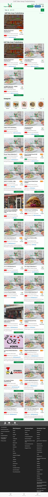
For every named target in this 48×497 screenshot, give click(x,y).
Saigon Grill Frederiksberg (10, 127)
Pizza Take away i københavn (40, 491)
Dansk (14, 430)
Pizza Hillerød (39, 480)
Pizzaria (14, 465)
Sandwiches (15, 463)
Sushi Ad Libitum (16, 469)
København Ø (39, 456)
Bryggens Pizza (28, 448)
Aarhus (38, 436)
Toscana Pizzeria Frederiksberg (29, 128)
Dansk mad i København (41, 488)
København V (39, 450)
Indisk (14, 432)
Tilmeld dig (37, 6)
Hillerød (38, 432)
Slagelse (38, 463)
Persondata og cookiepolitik (4, 438)
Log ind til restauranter (5, 431)
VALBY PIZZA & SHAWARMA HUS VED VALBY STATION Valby (11, 211)
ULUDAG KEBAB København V (31, 380)
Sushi (14, 436)
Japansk (14, 459)
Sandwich (15, 447)
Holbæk (38, 471)
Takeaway (27, 434)
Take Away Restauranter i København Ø (42, 483)
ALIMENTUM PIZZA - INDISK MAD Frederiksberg (10, 87)
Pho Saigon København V (30, 266)
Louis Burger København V (10, 409)
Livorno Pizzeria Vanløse (10, 292)
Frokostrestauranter (29, 436)
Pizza (14, 451)
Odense (38, 438)
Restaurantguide (28, 438)
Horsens (38, 467)
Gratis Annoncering (4, 429)
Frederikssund (39, 473)
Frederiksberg (39, 452)
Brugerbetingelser (4, 435)
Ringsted (38, 478)
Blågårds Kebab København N (31, 350)
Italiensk (14, 453)
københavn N (39, 443)
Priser (2, 433)
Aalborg (38, 465)
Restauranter (27, 430)
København (39, 430)
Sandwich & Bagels (16, 455)
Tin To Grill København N (10, 266)
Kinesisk (14, 434)
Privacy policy (3, 440)
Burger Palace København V (10, 154)
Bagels (14, 444)
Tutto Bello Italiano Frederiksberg (29, 60)
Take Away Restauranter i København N (42, 486)
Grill (13, 449)
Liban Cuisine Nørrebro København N (9, 321)
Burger (14, 457)
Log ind (29, 6)
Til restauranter (4, 427)
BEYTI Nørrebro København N (32, 409)
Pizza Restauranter (16, 471)
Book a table (18, 39)
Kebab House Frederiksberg (31, 210)
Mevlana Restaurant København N (9, 31)
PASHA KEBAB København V (31, 292)
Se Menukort (39, 68)
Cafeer (26, 432)
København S (39, 448)
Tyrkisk (14, 440)
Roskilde (38, 434)
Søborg (38, 476)
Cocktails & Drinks (16, 467)
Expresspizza (27, 445)
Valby (38, 454)
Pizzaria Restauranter (29, 443)
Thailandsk (15, 438)
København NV (39, 445)
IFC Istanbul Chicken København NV (9, 381)
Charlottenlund (39, 469)
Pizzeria (14, 461)
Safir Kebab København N (10, 238)
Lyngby (38, 461)
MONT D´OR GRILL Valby (10, 181)
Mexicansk (15, 442)
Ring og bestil (18, 95)
